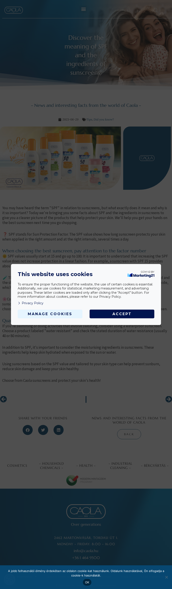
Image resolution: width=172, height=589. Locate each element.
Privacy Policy (32, 303)
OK (87, 582)
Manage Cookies (50, 314)
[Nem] (166, 577)
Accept (122, 314)
